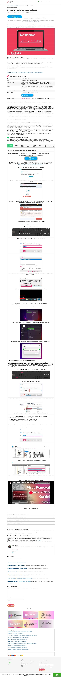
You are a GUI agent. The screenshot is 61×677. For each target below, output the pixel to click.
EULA (29, 21)
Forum (22, 666)
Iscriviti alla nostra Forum (26, 98)
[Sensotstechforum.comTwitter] (46, 1)
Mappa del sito (23, 660)
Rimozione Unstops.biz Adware (14, 571)
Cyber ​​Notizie (16, 1)
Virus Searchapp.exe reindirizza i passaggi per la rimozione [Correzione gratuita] (23, 643)
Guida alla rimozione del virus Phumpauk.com (19, 645)
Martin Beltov (10, 12)
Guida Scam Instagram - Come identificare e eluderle (20, 637)
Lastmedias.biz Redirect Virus (12, 72)
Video (22, 665)
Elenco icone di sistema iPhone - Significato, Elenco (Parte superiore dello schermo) (24, 635)
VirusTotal (39, 540)
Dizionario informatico (24, 662)
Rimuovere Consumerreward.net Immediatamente (20, 649)
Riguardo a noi (32, 660)
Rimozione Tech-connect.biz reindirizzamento (17, 568)
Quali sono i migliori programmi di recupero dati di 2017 (23, 631)
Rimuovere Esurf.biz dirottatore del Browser (17, 562)
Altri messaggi (15, 549)
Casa (8, 5)
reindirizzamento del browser (15, 5)
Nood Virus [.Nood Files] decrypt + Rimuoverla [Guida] (19, 639)
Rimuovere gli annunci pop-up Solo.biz (16, 565)
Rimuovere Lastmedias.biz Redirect (37, 72)
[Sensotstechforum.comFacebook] (48, 1)
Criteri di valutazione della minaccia (37, 164)
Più (30, 659)
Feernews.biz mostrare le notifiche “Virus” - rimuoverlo (19, 581)
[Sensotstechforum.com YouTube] (49, 1)
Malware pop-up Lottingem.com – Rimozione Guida (19, 647)
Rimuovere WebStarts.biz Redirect (15, 558)
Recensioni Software (24, 664)
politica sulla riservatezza (35, 21)
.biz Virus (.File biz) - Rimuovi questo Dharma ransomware (20, 578)
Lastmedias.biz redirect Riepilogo (24, 72)
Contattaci (31, 662)
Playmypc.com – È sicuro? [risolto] (17, 633)
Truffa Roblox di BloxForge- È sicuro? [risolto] (19, 641)
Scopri (22, 659)
